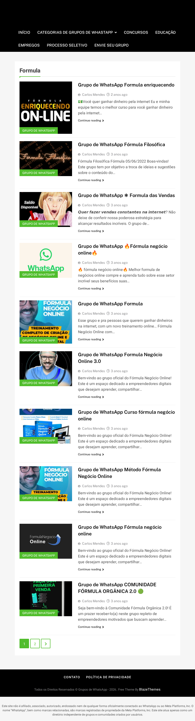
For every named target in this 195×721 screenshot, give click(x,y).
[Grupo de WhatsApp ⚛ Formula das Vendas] (46, 209)
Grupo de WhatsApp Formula (110, 304)
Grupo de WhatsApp (38, 130)
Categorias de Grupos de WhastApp (75, 32)
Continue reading (89, 120)
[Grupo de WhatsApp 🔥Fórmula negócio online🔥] (46, 260)
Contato (72, 677)
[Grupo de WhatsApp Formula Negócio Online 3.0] (46, 368)
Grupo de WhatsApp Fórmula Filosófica (121, 144)
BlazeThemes (149, 689)
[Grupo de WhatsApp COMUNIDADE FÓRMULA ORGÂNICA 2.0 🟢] (46, 598)
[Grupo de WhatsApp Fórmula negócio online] (46, 541)
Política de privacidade (108, 677)
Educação (165, 32)
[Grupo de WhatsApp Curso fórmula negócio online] (46, 426)
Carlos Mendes (93, 94)
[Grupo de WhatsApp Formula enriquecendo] (46, 108)
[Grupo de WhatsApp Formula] (46, 322)
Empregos (29, 45)
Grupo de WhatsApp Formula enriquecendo (126, 85)
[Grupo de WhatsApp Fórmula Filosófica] (46, 158)
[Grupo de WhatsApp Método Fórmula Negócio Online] (46, 483)
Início (24, 32)
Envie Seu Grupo (111, 45)
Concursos (136, 32)
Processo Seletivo (67, 45)
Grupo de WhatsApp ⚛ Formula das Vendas (126, 195)
